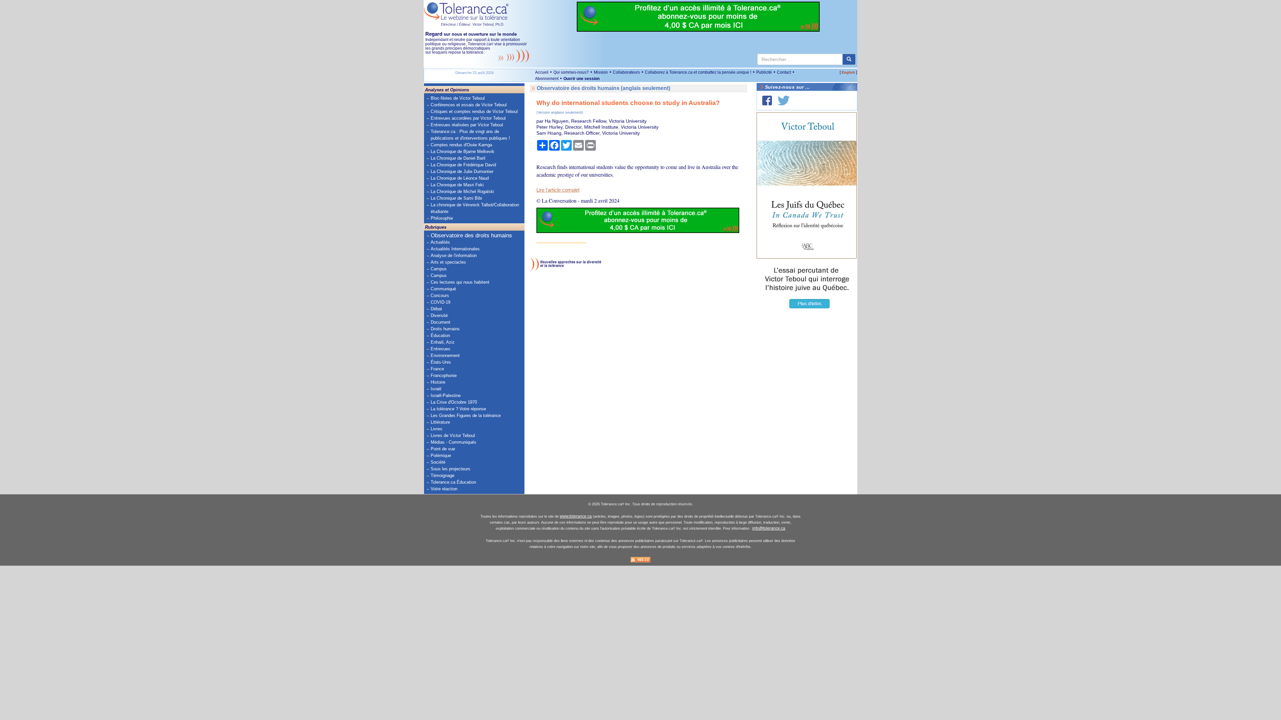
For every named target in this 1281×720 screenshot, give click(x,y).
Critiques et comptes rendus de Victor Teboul (474, 111)
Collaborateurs (626, 72)
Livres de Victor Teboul (453, 435)
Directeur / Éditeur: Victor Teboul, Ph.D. (472, 24)
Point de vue (443, 448)
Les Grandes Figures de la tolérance (466, 415)
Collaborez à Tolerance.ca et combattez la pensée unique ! (698, 72)
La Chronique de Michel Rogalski (462, 191)
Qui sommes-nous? (571, 72)
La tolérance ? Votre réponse (458, 408)
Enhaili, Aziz (443, 342)
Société (438, 462)
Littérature (440, 422)
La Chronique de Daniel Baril (458, 158)
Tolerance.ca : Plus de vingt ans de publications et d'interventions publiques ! (470, 135)
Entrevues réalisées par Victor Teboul (467, 124)
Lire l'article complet (557, 190)
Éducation (440, 335)
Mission (601, 72)
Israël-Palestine (446, 395)
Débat (436, 308)
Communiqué (443, 288)
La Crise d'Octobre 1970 (454, 402)
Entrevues (440, 348)
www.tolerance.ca (576, 516)
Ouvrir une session (581, 78)
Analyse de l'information (454, 255)
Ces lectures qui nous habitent (460, 282)
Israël (436, 388)
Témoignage (442, 475)
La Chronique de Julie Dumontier (462, 171)
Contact (784, 72)
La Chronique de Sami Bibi (456, 198)
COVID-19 (440, 302)
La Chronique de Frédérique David (463, 164)
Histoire (438, 382)
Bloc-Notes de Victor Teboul (458, 98)
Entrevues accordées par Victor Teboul (468, 118)
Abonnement (546, 78)
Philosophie (442, 218)
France (437, 368)
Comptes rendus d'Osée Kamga (461, 144)
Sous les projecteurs (450, 468)
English (848, 72)
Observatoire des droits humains (471, 235)
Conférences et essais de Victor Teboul (469, 104)
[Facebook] (767, 100)
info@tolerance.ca (768, 528)
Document (440, 322)
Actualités (440, 242)
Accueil (541, 72)
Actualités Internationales (455, 248)
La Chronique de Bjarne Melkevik (462, 151)
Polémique (441, 455)
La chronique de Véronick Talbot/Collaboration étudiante (475, 208)
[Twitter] (784, 100)
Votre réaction (444, 488)
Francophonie (444, 375)
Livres (436, 428)
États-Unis (441, 362)
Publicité (764, 72)
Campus (439, 268)
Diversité (439, 315)
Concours (440, 295)
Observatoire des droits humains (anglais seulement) (603, 88)
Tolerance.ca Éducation (453, 482)
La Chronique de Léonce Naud (460, 178)
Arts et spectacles (448, 262)
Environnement (445, 355)
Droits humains (445, 328)
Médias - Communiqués (453, 442)
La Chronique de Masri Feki (457, 184)
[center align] (849, 59)
